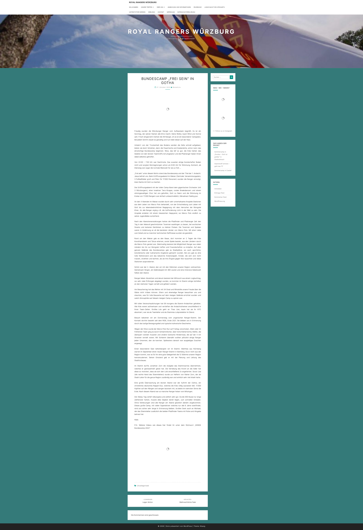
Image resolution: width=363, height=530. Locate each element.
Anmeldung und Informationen (179, 7)
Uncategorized (143, 486)
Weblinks (151, 12)
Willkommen (133, 7)
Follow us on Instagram (223, 131)
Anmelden (217, 189)
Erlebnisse (198, 7)
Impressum (171, 12)
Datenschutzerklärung (186, 12)
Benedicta (177, 87)
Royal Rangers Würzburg (143, 2)
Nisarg (202, 526)
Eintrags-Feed (219, 193)
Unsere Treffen (146, 7)
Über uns (160, 7)
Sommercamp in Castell (222, 170)
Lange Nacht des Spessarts (214, 7)
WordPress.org (219, 201)
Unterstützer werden (137, 12)
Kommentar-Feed (220, 197)
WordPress (187, 526)
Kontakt (161, 12)
